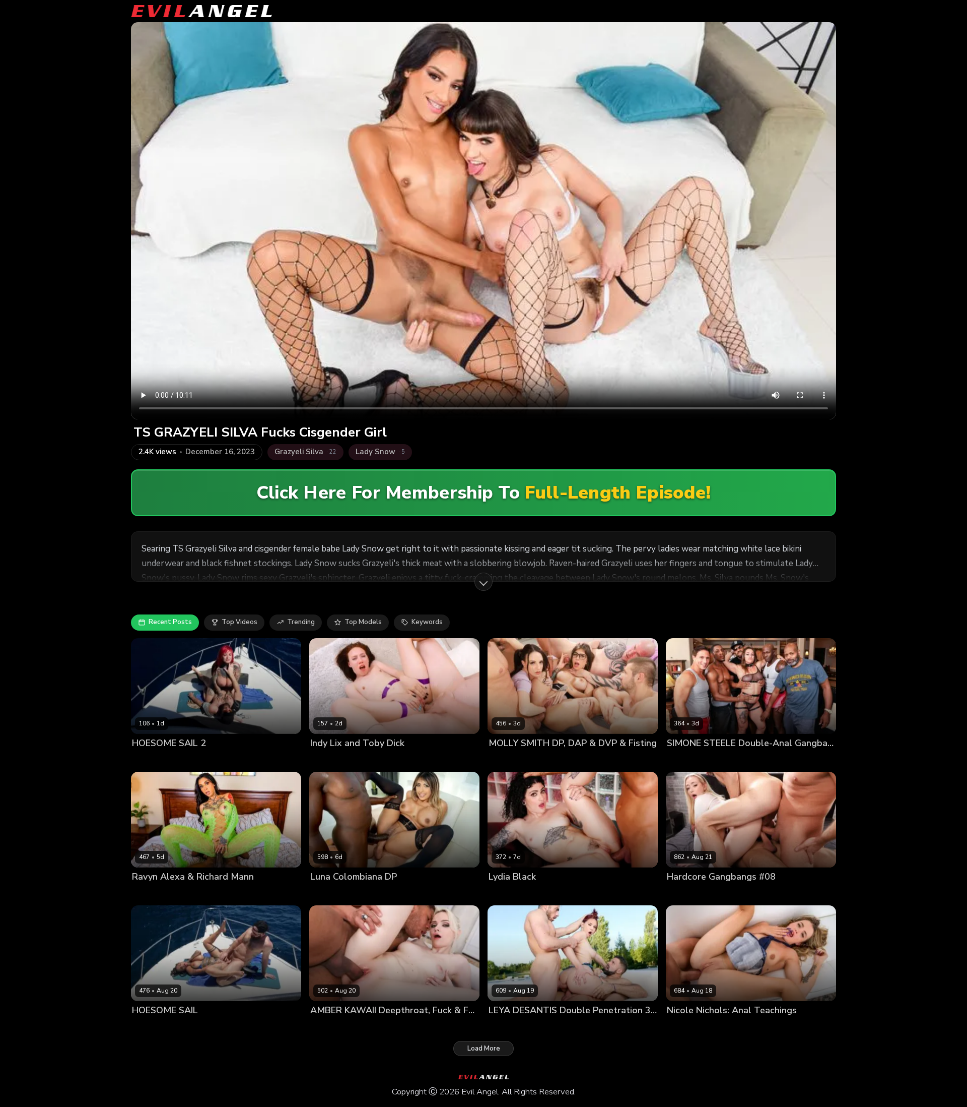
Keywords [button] (427, 622)
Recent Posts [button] (170, 622)
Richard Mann (198, 894)
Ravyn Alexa (152, 894)
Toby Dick (353, 760)
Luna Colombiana (338, 894)
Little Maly (374, 1027)
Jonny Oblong (246, 760)
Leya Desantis (511, 1027)
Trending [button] (301, 622)
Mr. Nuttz (681, 760)
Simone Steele (723, 760)
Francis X (552, 1027)
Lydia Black (506, 894)
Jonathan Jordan (802, 760)
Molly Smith (550, 760)
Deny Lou (649, 760)
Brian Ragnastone (601, 760)
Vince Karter (434, 894)
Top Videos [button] (239, 622)
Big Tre (761, 760)
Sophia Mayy (687, 894)
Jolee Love (148, 760)
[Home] (201, 11)
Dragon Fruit (508, 760)
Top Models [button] (363, 622)
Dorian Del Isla (740, 1027)
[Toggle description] (483, 582)
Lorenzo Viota (550, 894)
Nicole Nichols (690, 1027)
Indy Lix (322, 760)
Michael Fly (802, 894)
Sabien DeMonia (195, 760)
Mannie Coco (389, 894)
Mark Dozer (762, 894)
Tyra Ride (240, 1027)
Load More (483, 1048)
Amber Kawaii (332, 1027)
